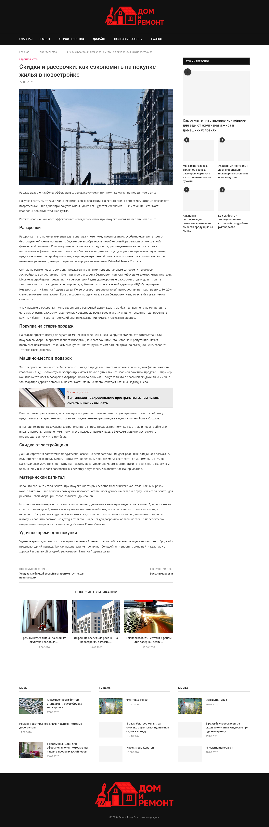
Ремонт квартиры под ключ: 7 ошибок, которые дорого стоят (50, 725)
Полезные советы (128, 39)
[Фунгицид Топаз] (110, 706)
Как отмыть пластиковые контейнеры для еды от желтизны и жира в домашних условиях (215, 125)
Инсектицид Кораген (140, 747)
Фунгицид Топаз (136, 699)
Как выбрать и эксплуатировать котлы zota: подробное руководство (233, 221)
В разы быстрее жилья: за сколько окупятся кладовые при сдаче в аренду (147, 727)
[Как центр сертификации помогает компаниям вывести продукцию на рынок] (198, 200)
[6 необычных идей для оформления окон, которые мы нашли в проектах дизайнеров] (31, 750)
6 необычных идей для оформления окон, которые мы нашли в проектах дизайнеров (67, 747)
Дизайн (99, 39)
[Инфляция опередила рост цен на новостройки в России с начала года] (96, 616)
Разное (156, 39)
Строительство (71, 39)
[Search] (248, 39)
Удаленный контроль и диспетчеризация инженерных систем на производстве (233, 171)
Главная (25, 39)
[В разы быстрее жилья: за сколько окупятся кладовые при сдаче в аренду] (43, 616)
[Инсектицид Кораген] (110, 754)
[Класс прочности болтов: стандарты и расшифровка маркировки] (31, 706)
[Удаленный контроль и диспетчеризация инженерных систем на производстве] (234, 150)
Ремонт (44, 39)
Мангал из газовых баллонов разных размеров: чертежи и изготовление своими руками (197, 173)
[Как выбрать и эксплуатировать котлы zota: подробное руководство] (234, 200)
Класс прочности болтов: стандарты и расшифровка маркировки (64, 703)
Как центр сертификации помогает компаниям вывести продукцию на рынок (198, 223)
